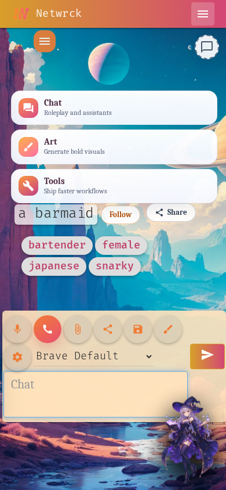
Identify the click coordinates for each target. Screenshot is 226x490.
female (121, 245)
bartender (57, 245)
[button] (45, 41)
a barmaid (56, 213)
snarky (115, 266)
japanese (53, 266)
